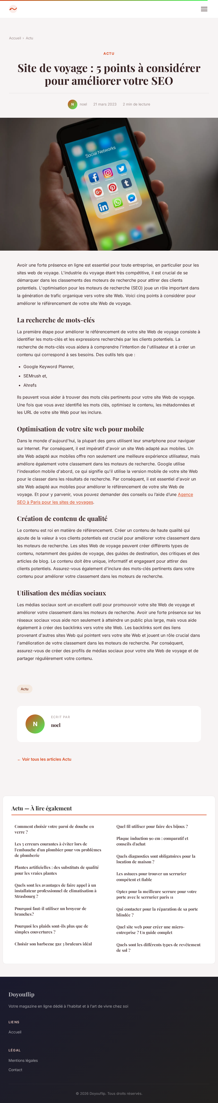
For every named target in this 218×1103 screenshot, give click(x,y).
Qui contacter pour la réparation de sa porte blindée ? (157, 911)
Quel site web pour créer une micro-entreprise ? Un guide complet (150, 929)
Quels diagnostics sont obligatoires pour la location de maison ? (155, 858)
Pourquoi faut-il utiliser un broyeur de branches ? (50, 911)
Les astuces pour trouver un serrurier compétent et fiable (151, 876)
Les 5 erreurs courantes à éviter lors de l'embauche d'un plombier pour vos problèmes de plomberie (58, 849)
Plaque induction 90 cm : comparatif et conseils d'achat (152, 841)
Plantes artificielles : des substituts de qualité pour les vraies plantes (57, 870)
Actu (29, 38)
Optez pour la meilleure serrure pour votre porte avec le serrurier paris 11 (156, 894)
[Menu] (204, 9)
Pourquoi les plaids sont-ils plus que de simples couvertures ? (51, 928)
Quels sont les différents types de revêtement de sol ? (158, 947)
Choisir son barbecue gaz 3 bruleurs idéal (53, 943)
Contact (15, 1069)
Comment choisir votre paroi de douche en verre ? (54, 829)
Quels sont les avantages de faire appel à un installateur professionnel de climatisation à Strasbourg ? (56, 890)
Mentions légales (23, 1060)
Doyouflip (21, 994)
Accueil (15, 38)
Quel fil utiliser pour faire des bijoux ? (152, 826)
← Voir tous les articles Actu (44, 759)
